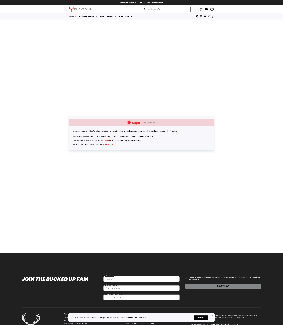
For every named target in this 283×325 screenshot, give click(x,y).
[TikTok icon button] (212, 16)
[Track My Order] (206, 9)
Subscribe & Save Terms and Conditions (139, 323)
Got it (201, 317)
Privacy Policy (253, 277)
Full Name (109, 276)
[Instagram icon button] (201, 16)
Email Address (111, 285)
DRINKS (110, 16)
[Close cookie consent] (212, 315)
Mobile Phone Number (114, 294)
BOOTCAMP (124, 16)
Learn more (142, 317)
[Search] (144, 9)
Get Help (67, 314)
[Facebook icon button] (197, 16)
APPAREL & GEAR (86, 16)
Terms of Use (194, 279)
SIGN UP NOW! (223, 286)
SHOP (71, 16)
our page (107, 144)
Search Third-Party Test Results (76, 323)
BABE (102, 16)
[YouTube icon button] (204, 16)
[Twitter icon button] (208, 16)
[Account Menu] (212, 9)
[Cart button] (201, 9)
